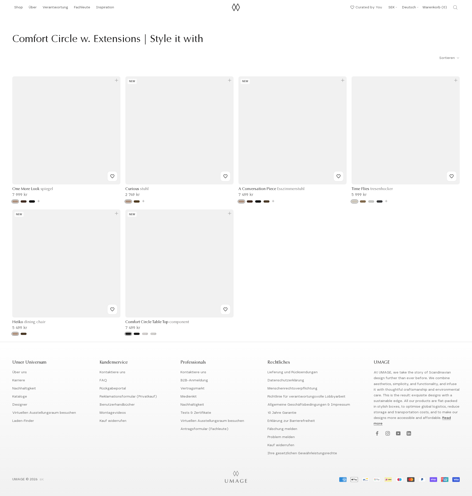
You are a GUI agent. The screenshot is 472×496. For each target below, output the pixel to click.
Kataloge (19, 396)
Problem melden (281, 437)
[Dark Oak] (24, 201)
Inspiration (105, 9)
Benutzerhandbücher (117, 404)
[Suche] (455, 7)
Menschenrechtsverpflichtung (292, 388)
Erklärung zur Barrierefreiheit (291, 421)
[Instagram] (387, 434)
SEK (391, 7)
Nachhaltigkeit (24, 388)
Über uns (19, 372)
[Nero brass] (128, 334)
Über (33, 9)
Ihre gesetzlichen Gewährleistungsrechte (302, 453)
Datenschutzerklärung (285, 380)
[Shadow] (380, 201)
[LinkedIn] (408, 434)
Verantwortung (55, 9)
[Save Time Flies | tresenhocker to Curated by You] (451, 176)
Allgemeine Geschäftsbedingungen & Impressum (308, 404)
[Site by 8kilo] (42, 480)
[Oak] (15, 201)
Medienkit (188, 396)
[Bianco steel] (153, 334)
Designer (19, 404)
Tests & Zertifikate (195, 412)
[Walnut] (266, 201)
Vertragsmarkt (192, 388)
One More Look (32, 189)
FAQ (103, 380)
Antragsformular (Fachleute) (204, 429)
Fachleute (82, 9)
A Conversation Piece (271, 189)
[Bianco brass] (145, 334)
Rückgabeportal (113, 388)
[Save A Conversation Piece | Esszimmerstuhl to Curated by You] (338, 176)
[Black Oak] (32, 201)
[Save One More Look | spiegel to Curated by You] (112, 176)
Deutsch (409, 7)
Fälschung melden (282, 429)
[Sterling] (371, 201)
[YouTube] (397, 434)
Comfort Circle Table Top (157, 322)
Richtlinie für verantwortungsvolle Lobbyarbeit (306, 396)
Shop (18, 9)
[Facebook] (376, 434)
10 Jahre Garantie (281, 412)
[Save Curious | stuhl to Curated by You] (225, 176)
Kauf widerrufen (113, 421)
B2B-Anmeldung (194, 380)
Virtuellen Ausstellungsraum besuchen (44, 412)
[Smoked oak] (137, 201)
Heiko (28, 322)
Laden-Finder (23, 421)
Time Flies (372, 189)
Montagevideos (113, 412)
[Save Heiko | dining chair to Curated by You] (112, 309)
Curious (137, 189)
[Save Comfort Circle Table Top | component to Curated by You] (225, 309)
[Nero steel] (137, 334)
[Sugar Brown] (363, 201)
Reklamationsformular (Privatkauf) (128, 396)
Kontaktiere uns (112, 372)
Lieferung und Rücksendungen (292, 372)
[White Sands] (354, 201)
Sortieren (447, 58)
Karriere (18, 380)
